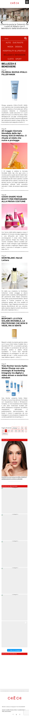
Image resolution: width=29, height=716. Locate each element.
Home (3, 709)
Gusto (11, 59)
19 (8, 431)
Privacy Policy (13, 709)
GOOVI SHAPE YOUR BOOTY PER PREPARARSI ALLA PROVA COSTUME (14, 199)
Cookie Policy (21, 709)
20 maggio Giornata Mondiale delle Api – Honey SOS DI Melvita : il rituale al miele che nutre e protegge (14, 135)
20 (12, 431)
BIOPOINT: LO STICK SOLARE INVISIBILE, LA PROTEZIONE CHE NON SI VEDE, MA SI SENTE (14, 322)
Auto (8, 43)
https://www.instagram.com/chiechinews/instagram (19, 714)
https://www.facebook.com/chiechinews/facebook (13, 714)
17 (3, 431)
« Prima (14, 428)
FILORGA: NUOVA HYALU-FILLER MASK (14, 73)
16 (25, 428)
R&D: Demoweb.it (6, 711)
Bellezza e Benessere (15, 55)
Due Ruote (18, 43)
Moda (10, 47)
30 (16, 431)
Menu (27, 2)
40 (19, 431)
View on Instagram (15, 650)
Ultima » (4, 433)
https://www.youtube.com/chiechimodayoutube (16, 714)
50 (22, 431)
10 (22, 428)
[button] (14, 500)
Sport (18, 59)
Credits (8, 709)
